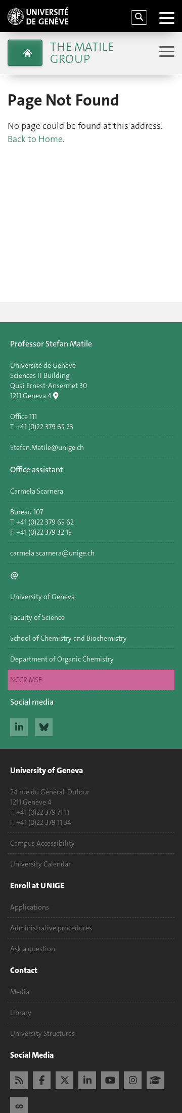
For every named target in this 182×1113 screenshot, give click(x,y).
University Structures (42, 1033)
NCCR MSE (26, 679)
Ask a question (32, 948)
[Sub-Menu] (165, 52)
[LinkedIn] (87, 1079)
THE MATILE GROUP (82, 53)
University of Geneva (42, 596)
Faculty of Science (37, 617)
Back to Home (35, 139)
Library (20, 1012)
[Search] (139, 17)
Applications (29, 907)
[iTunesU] (155, 1079)
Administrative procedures (51, 927)
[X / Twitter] (64, 1079)
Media (19, 991)
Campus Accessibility (42, 843)
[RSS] (19, 1079)
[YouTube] (110, 1079)
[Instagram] (132, 1079)
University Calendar (40, 863)
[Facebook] (41, 1079)
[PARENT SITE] (25, 53)
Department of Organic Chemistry (62, 659)
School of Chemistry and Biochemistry (68, 638)
